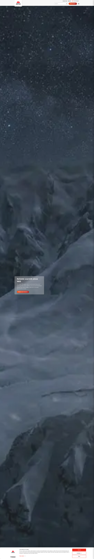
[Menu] (78, 3)
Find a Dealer (72, 3)
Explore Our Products (23, 291)
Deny (79, 556)
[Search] (66, 3)
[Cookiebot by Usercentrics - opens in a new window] (13, 557)
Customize (78, 553)
